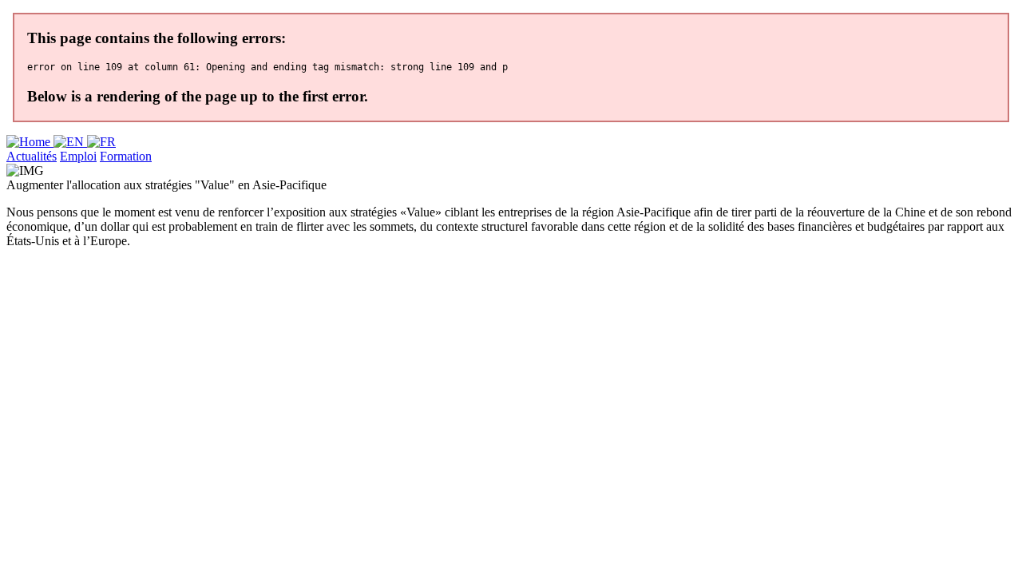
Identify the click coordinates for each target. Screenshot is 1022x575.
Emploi (78, 156)
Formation (126, 156)
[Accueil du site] (29, 142)
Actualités (31, 156)
